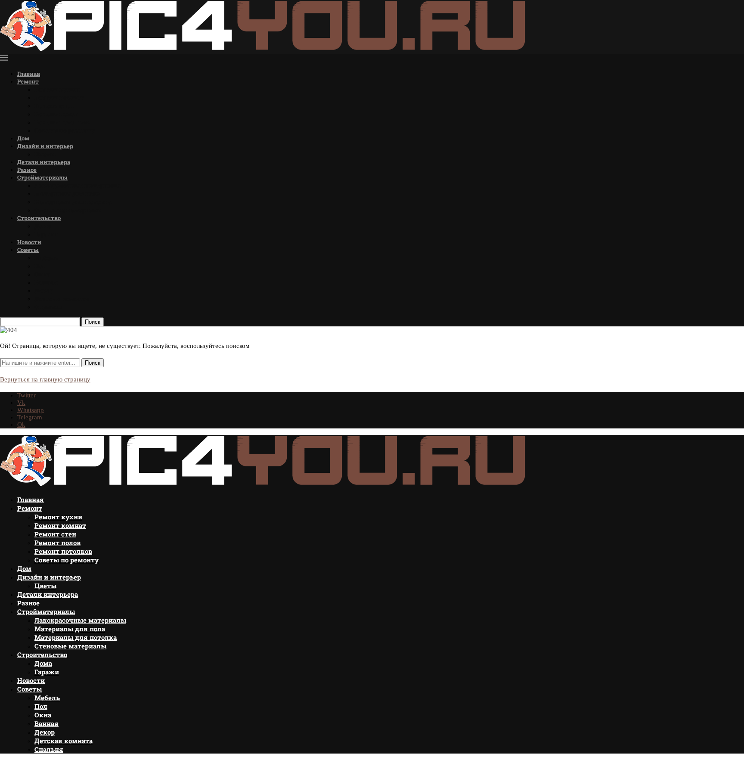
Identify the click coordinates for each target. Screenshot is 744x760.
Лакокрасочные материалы (77, 185)
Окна (42, 274)
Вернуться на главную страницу (45, 379)
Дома (42, 226)
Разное (27, 170)
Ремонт (28, 81)
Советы (28, 250)
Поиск (92, 322)
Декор (43, 290)
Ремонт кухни (57, 89)
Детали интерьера (43, 162)
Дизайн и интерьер (45, 146)
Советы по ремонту (64, 130)
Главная (28, 74)
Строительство (39, 218)
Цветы (44, 154)
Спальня (48, 307)
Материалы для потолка (73, 202)
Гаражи (46, 234)
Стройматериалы (42, 177)
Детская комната (61, 299)
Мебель (46, 258)
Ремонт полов (56, 114)
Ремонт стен (54, 106)
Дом (23, 138)
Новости (29, 242)
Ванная (46, 282)
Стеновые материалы (68, 210)
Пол (40, 266)
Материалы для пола (67, 193)
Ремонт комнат (59, 97)
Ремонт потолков (62, 122)
